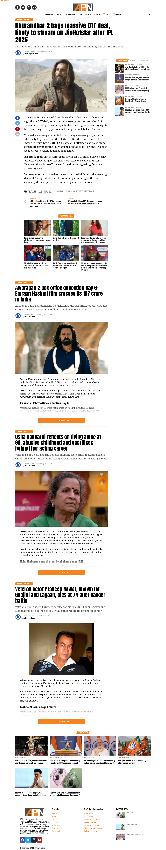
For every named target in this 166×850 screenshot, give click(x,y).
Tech (80, 14)
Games (118, 14)
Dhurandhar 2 (59, 191)
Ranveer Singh (30, 193)
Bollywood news (90, 831)
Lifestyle (97, 14)
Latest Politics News (92, 819)
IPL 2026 (69, 191)
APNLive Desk (29, 317)
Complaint (56, 831)
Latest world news (91, 825)
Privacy (55, 828)
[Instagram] (34, 840)
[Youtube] (39, 840)
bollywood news (45, 191)
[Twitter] (28, 840)
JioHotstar (78, 191)
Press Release (90, 822)
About (54, 814)
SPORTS (88, 14)
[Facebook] (22, 840)
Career (54, 819)
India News (49, 14)
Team (54, 817)
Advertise (56, 825)
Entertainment (70, 14)
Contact (55, 822)
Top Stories (88, 817)
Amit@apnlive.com (31, 54)
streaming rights (45, 193)
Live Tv (108, 14)
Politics (59, 14)
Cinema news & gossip (93, 828)
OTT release (89, 191)
